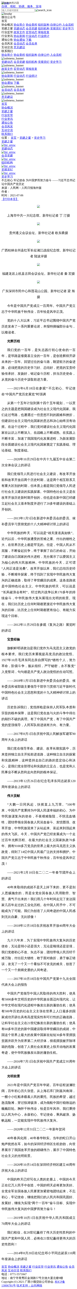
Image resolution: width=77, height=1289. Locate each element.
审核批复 (43, 32)
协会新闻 (19, 36)
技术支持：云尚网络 (29, 1285)
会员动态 (19, 43)
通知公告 (16, 39)
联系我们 (7, 51)
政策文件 (19, 32)
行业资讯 (25, 36)
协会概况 (37, 24)
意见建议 (19, 47)
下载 (29, 39)
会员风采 (19, 43)
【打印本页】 (10, 199)
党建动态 (19, 28)
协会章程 (31, 24)
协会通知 (19, 39)
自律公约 (56, 24)
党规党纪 (56, 28)
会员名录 (31, 43)
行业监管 (25, 32)
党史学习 (68, 28)
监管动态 (31, 32)
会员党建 (31, 28)
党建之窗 (37, 28)
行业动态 (31, 36)
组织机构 (43, 28)
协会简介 (19, 24)
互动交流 (13, 47)
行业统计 (43, 36)
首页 (4, 20)
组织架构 (43, 24)
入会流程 (68, 24)
